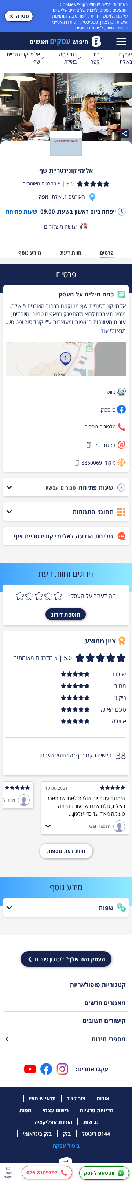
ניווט (111, 391)
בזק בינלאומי (37, 1133)
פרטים (107, 252)
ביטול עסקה (66, 1145)
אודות (102, 1098)
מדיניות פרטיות (97, 1110)
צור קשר (76, 1098)
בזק (67, 1133)
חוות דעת (70, 252)
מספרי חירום (109, 1039)
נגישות (91, 1121)
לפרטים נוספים (89, 28)
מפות (25, 1110)
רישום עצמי (56, 1110)
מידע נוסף (29, 252)
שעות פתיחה (21, 211)
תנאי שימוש (42, 1098)
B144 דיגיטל (96, 1133)
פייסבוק (108, 409)
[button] (66, 294)
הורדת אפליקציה (53, 1121)
